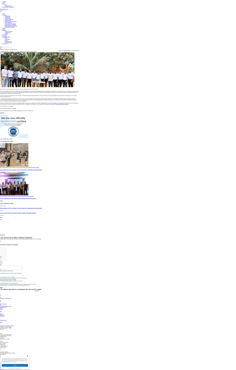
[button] (27, 356)
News (35, 51)
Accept (15, 365)
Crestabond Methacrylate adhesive (62, 104)
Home (60, 50)
